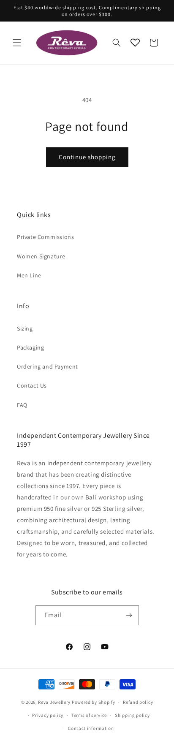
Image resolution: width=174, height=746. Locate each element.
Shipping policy (132, 715)
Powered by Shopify (93, 702)
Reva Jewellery (54, 702)
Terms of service (89, 715)
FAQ (22, 405)
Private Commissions (45, 237)
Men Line (29, 275)
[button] (17, 42)
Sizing (25, 328)
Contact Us (32, 385)
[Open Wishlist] (135, 42)
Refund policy (138, 702)
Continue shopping (87, 157)
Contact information (91, 728)
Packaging (30, 347)
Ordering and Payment (47, 366)
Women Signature (41, 256)
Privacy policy (47, 715)
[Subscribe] (129, 615)
